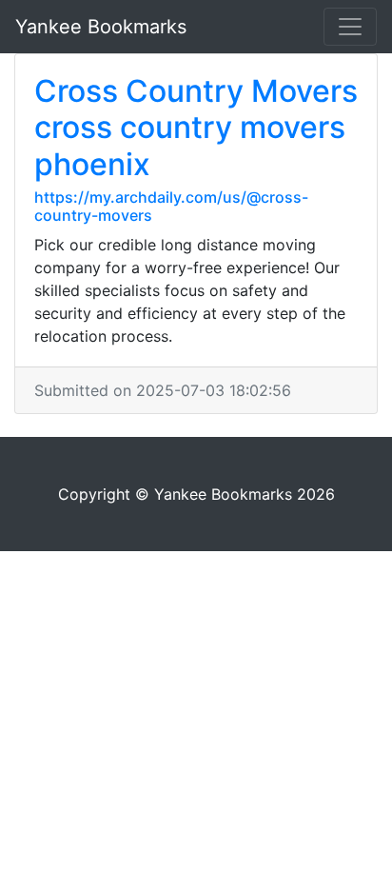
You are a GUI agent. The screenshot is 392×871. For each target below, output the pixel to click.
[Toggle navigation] (350, 27)
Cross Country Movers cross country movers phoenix (196, 127)
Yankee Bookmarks (100, 26)
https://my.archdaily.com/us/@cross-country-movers (171, 206)
